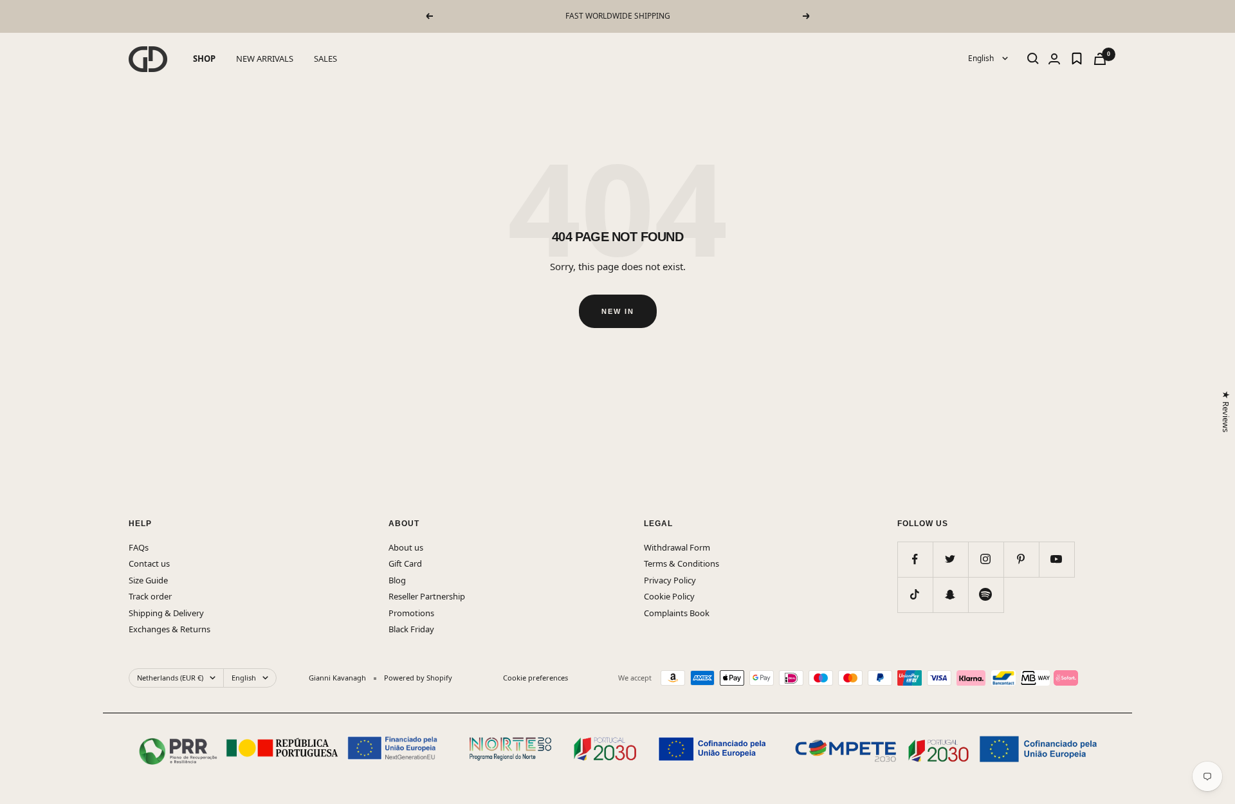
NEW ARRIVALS (264, 58)
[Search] (1033, 58)
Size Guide (148, 580)
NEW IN (617, 311)
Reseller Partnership (427, 596)
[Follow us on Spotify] (985, 594)
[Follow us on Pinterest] (1021, 559)
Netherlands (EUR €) (170, 677)
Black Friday (411, 629)
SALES (325, 58)
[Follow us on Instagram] (985, 559)
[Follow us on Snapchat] (950, 594)
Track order (150, 596)
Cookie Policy (669, 596)
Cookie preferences (535, 677)
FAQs (139, 547)
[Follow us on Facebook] (915, 559)
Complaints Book (676, 613)
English (982, 58)
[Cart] (1099, 59)
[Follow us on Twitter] (950, 559)
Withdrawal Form (677, 547)
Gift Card (405, 563)
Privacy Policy (670, 580)
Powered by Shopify (418, 677)
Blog (397, 580)
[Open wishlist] (1077, 58)
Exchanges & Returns (169, 629)
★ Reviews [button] (1225, 411)
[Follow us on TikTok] (915, 594)
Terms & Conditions (681, 563)
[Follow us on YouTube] (1056, 559)
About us (406, 547)
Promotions (411, 613)
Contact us (149, 563)
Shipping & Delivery (166, 613)
